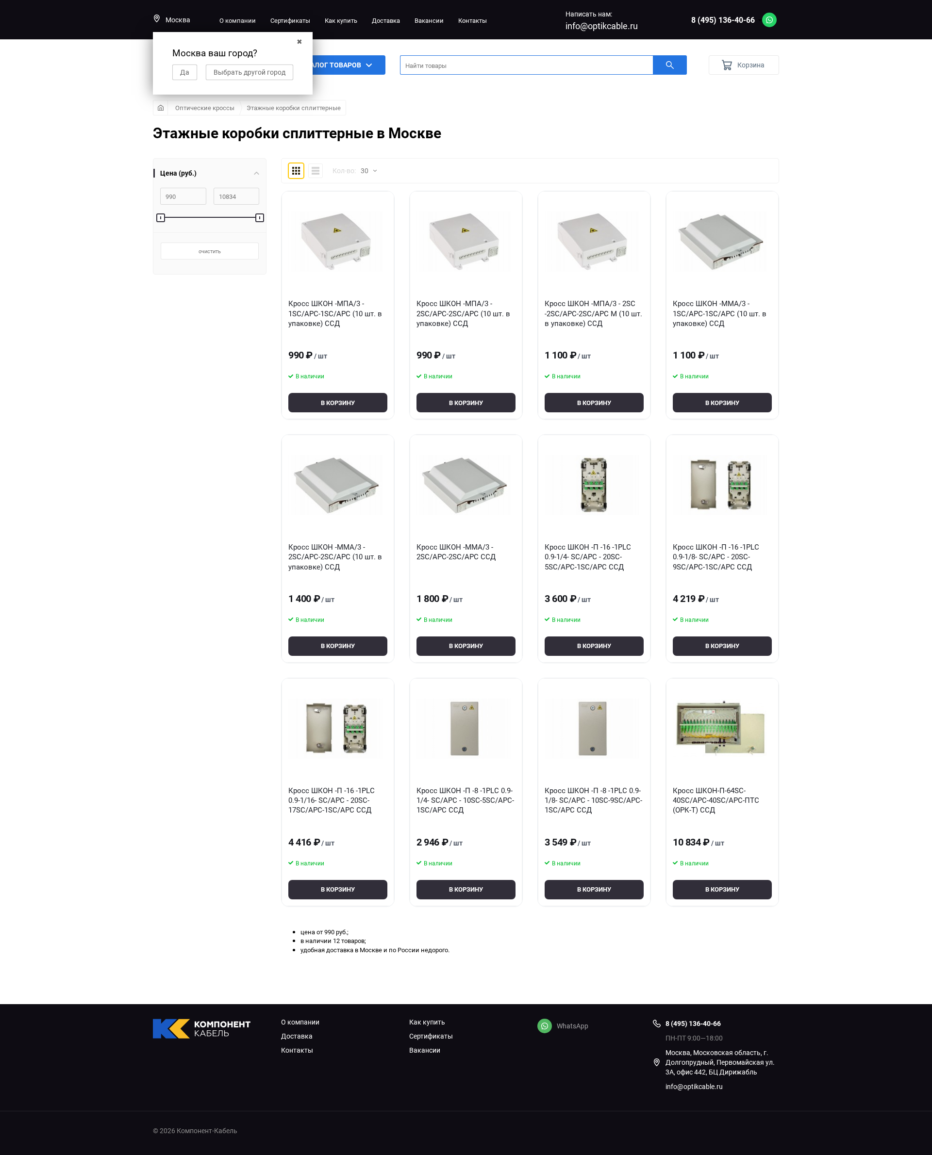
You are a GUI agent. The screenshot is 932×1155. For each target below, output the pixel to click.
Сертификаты (290, 20)
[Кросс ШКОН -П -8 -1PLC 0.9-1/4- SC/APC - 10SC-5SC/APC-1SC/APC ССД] (463, 728)
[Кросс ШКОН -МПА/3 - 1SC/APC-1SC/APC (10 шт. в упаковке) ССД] (335, 241)
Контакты (472, 20)
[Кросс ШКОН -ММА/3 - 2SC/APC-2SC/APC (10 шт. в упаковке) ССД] (335, 485)
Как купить (341, 20)
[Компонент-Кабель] (209, 1030)
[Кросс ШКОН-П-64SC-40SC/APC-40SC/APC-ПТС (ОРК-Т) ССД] (720, 728)
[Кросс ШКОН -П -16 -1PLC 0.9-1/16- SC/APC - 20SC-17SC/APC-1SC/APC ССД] (335, 728)
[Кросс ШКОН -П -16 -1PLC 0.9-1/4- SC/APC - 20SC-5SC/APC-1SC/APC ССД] (592, 485)
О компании (237, 20)
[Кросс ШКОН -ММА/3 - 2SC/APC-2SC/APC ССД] (463, 485)
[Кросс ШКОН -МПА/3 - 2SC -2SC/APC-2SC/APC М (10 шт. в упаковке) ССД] (592, 241)
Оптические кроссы (204, 107)
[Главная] (160, 107)
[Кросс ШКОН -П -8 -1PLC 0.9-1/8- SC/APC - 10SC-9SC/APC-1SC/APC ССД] (592, 728)
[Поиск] (670, 65)
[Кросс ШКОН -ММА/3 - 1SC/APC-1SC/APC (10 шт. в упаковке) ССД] (720, 241)
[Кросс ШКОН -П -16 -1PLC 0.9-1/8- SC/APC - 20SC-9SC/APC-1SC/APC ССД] (720, 485)
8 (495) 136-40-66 (723, 20)
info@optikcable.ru (602, 26)
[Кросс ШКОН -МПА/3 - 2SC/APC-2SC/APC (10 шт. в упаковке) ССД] (463, 241)
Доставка (386, 20)
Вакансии (429, 20)
